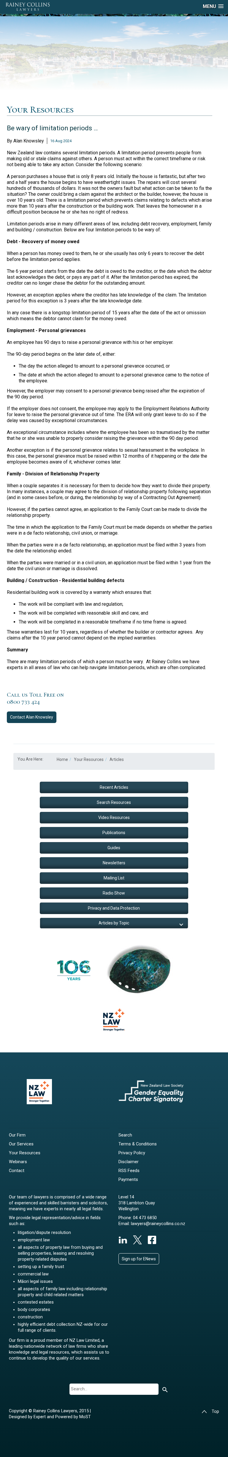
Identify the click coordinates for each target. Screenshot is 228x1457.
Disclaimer (128, 1161)
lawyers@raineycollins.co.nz (158, 1223)
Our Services (21, 1144)
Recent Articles (114, 787)
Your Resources (24, 1152)
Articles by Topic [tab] (114, 923)
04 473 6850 (145, 1217)
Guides (113, 847)
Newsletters (114, 862)
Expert (40, 1416)
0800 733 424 (23, 702)
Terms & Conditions (137, 1144)
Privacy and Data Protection (114, 908)
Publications (113, 832)
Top (215, 1411)
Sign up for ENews (139, 1258)
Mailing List (114, 878)
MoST (85, 1416)
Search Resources (114, 802)
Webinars (18, 1161)
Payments (128, 1179)
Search (125, 1135)
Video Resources (114, 817)
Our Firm (17, 1135)
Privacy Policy (131, 1152)
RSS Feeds (129, 1170)
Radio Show (114, 893)
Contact (31, 717)
